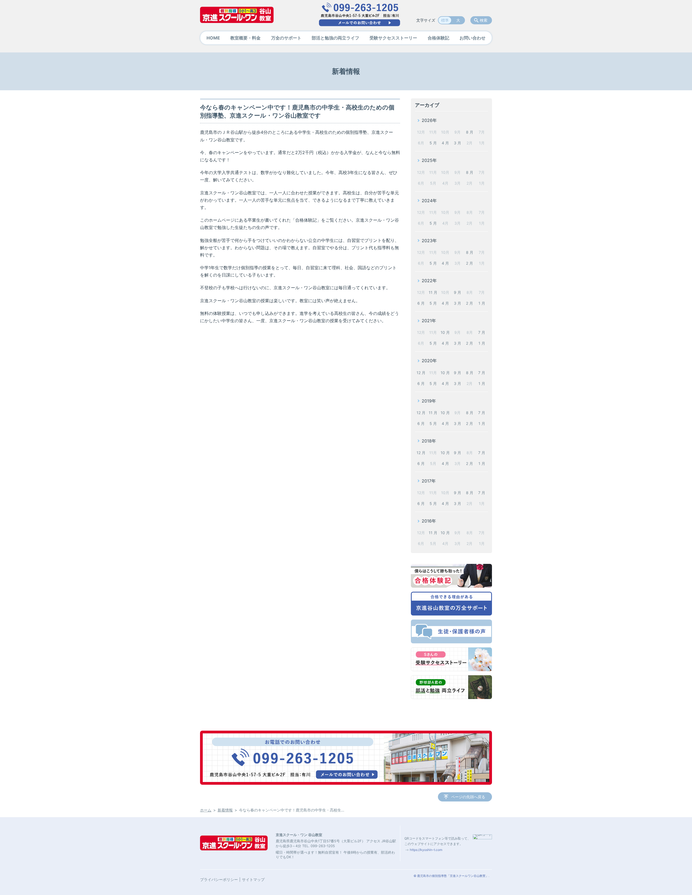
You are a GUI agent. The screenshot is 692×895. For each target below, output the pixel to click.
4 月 (445, 143)
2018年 (429, 441)
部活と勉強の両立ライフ (335, 38)
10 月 (445, 332)
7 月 (481, 332)
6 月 (421, 303)
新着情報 (225, 810)
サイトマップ (253, 879)
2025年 (429, 160)
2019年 (429, 401)
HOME (213, 38)
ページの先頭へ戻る (468, 796)
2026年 (429, 120)
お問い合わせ (472, 38)
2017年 (429, 481)
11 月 (433, 292)
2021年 (429, 320)
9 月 (457, 292)
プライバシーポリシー (219, 879)
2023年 (429, 240)
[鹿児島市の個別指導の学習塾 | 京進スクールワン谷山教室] (237, 14)
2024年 (429, 200)
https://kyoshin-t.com (426, 850)
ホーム (205, 810)
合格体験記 (438, 38)
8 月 (469, 132)
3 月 (457, 143)
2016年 (429, 521)
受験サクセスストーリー (393, 38)
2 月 (469, 263)
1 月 (481, 303)
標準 (445, 20)
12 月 (421, 372)
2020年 (429, 360)
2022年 (429, 280)
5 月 (433, 143)
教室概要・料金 (245, 38)
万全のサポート (286, 38)
